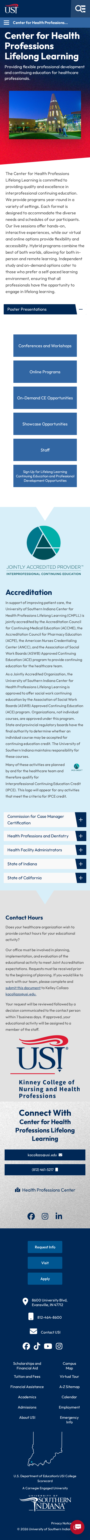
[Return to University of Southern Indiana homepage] (45, 1503)
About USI (27, 1417)
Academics (27, 1397)
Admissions (27, 1407)
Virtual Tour (69, 1376)
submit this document (23, 987)
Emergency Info (69, 1419)
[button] (45, 309)
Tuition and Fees (27, 1376)
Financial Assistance (27, 1386)
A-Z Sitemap (69, 1386)
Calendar (69, 1397)
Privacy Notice (61, 1523)
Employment (69, 1407)
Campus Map (69, 1365)
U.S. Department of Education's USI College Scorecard (45, 1478)
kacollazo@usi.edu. (21, 994)
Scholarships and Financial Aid (27, 1365)
